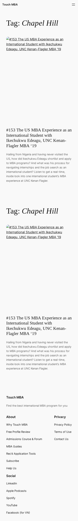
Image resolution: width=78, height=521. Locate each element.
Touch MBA (10, 4)
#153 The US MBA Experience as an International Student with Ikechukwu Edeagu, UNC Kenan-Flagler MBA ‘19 (39, 138)
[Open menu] (73, 4)
